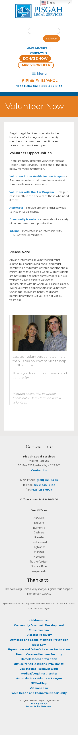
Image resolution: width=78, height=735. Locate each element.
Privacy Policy (39, 703)
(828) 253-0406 (47, 480)
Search (51, 38)
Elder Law (39, 644)
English (51, 2)
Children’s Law (39, 620)
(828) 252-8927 (41, 489)
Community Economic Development (39, 625)
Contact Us (38, 53)
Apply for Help (35, 65)
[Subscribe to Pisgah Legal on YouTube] (32, 81)
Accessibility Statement (39, 706)
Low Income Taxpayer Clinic (39, 668)
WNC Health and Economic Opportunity (39, 693)
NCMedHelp (39, 683)
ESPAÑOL (49, 81)
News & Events (36, 48)
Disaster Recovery (39, 634)
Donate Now (35, 58)
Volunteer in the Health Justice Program (37, 176)
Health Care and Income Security (39, 654)
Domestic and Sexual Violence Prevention (39, 639)
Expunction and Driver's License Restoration (39, 649)
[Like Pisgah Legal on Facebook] (23, 81)
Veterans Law (39, 688)
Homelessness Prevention (39, 659)
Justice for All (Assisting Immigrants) (39, 664)
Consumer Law (39, 630)
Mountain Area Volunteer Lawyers (39, 678)
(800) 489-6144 (45, 485)
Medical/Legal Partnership (39, 673)
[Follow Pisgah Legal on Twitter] (27, 81)
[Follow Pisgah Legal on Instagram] (37, 81)
